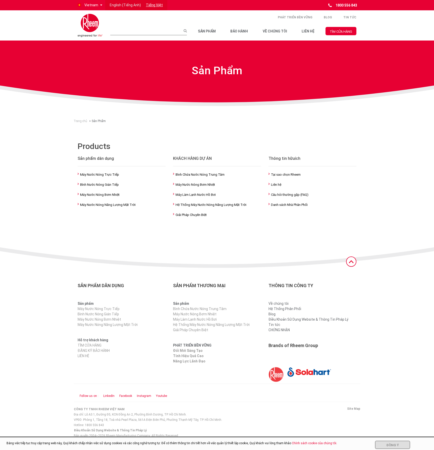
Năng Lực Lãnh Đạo (189, 361)
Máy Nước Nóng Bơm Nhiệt (100, 194)
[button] (89, 5)
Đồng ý (392, 445)
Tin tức (349, 17)
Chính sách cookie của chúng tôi (314, 443)
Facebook (125, 396)
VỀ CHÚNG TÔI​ (275, 31)
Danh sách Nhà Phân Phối (289, 204)
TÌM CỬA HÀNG (341, 31)
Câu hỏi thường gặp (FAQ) (289, 194)
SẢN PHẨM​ (207, 31)
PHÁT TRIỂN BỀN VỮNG (295, 17)
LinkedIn (109, 396)
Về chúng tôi (278, 304)
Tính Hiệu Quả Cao (188, 356)
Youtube (161, 396)
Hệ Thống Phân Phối (284, 309)
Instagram (144, 396)
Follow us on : (89, 396)
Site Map (353, 408)
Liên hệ (276, 184)
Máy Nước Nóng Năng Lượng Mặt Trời (108, 204)
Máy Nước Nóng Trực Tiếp (99, 174)
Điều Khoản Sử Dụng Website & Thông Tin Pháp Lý (308, 319)
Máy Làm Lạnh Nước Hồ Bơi (196, 194)
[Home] (90, 25)
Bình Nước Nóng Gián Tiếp (99, 184)
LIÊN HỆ (308, 31)
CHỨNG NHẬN (279, 330)
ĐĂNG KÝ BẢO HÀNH (94, 351)
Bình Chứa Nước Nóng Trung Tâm (200, 174)
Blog (328, 17)
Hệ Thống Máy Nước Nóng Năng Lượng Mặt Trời (211, 204)
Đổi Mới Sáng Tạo (188, 351)
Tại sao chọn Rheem (286, 174)
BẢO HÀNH (239, 31)
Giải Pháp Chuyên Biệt (191, 214)
